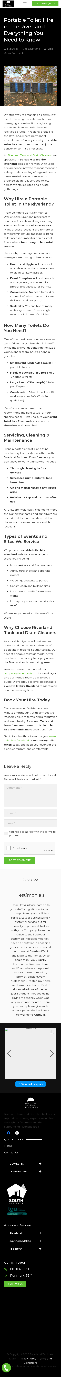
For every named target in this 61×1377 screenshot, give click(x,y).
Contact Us (11, 1152)
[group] (30, 1053)
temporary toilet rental (18, 673)
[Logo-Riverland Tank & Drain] (30, 1103)
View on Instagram (32, 1084)
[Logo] (8, 4)
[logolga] (32, 1211)
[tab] (26, 1163)
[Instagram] (17, 1133)
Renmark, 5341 (21, 1275)
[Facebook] (8, 1133)
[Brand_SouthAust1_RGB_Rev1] (32, 1193)
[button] (25, 4)
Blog (50, 48)
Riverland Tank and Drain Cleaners (29, 155)
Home (8, 1145)
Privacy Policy (27, 1358)
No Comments (15, 53)
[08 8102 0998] (7, 1269)
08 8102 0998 (20, 1269)
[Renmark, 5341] (7, 1276)
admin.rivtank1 (33, 48)
